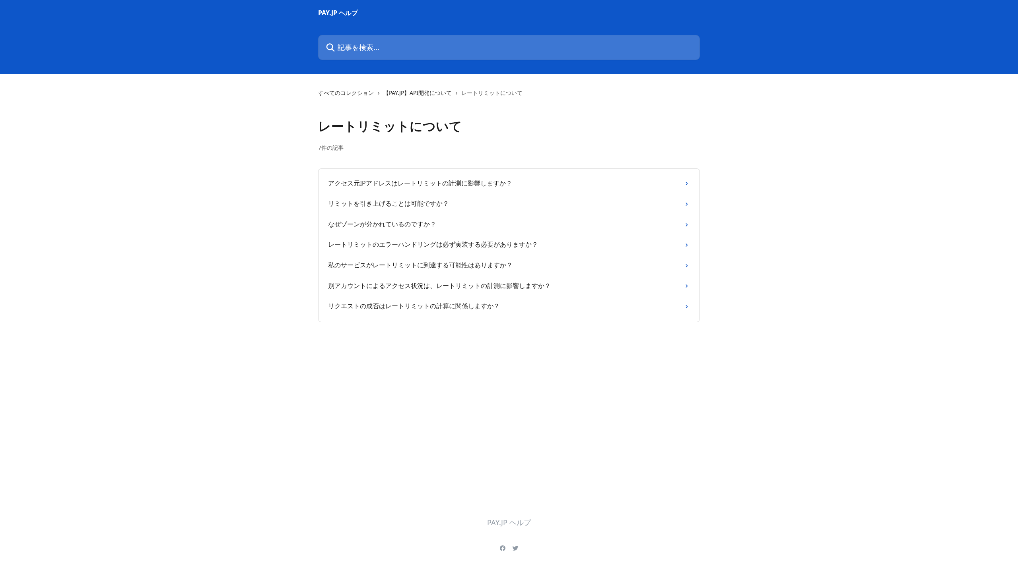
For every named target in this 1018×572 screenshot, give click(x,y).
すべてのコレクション (346, 93)
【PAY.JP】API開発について (417, 93)
